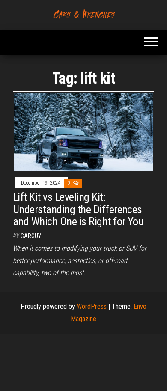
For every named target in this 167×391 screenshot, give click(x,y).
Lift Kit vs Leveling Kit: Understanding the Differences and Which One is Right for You (78, 209)
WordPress (92, 306)
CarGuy (31, 236)
